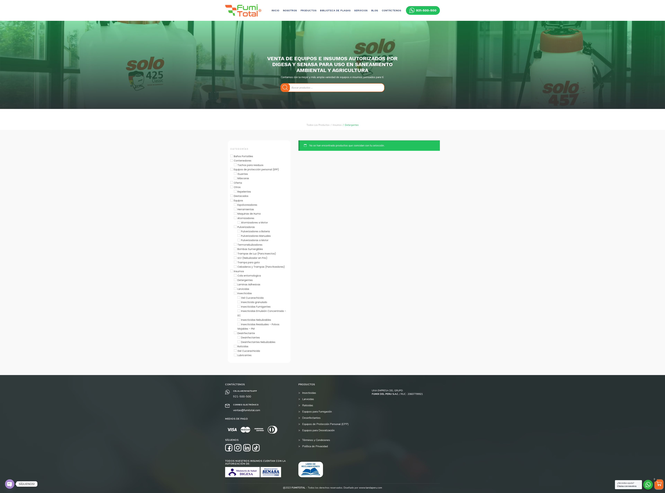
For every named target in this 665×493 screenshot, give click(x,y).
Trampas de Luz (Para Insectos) (256, 253)
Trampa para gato (248, 262)
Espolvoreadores (247, 205)
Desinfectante (246, 333)
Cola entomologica (249, 275)
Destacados (241, 196)
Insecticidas (244, 293)
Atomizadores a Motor (254, 222)
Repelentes (244, 191)
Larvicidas (243, 289)
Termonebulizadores (249, 244)
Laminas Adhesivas (248, 284)
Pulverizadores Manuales (256, 236)
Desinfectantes (250, 337)
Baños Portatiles (243, 156)
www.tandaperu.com (370, 487)
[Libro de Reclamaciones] (310, 469)
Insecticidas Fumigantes (256, 306)
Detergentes (245, 280)
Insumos (239, 271)
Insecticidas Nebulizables (256, 320)
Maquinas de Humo (249, 213)
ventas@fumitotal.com (246, 410)
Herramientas (245, 209)
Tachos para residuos (250, 165)
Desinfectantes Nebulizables (258, 342)
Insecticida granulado (254, 302)
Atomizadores (245, 218)
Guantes (242, 174)
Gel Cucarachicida (252, 298)
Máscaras (243, 178)
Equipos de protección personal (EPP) (256, 169)
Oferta (238, 183)
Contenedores (242, 160)
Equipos (238, 200)
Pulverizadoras (246, 227)
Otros (237, 187)
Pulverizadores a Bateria (255, 231)
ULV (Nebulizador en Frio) (252, 258)
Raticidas (242, 346)
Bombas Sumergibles (250, 249)
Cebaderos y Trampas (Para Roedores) (261, 267)
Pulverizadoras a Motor (254, 240)
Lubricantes (244, 355)
